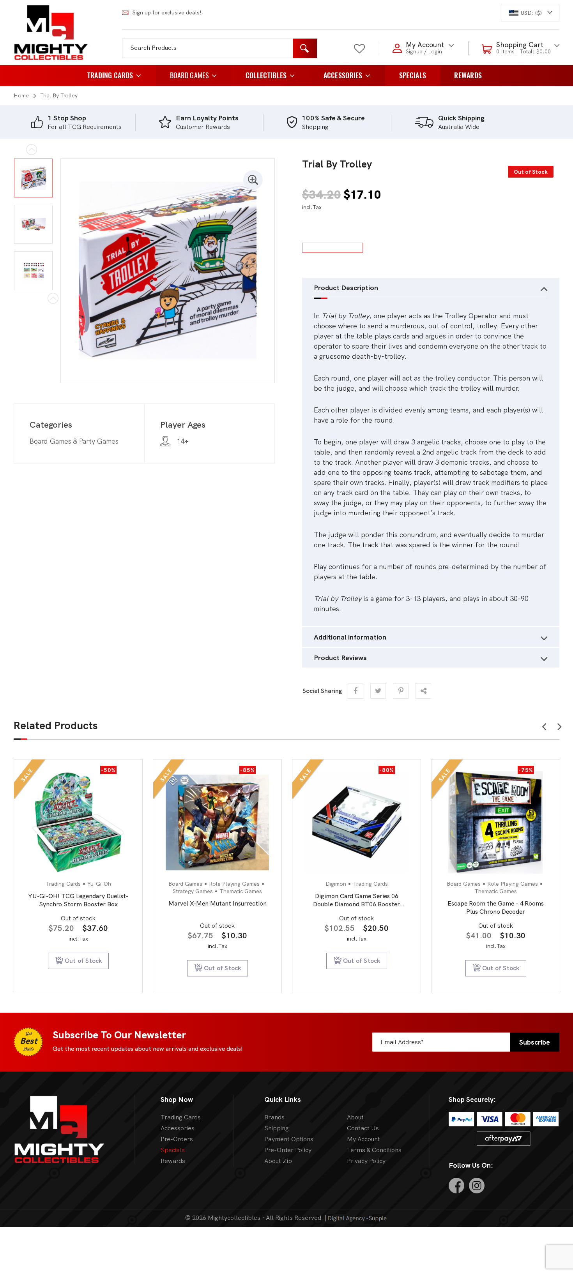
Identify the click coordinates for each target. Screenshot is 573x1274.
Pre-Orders (177, 1139)
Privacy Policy (366, 1161)
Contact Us (363, 1128)
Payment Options (288, 1139)
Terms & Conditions (374, 1150)
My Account (363, 1139)
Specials (412, 75)
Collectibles (266, 75)
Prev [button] (544, 725)
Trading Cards (110, 75)
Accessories (343, 75)
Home (21, 95)
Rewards (468, 75)
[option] (95, 122)
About (355, 1117)
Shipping (276, 1128)
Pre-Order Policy (287, 1150)
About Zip (278, 1161)
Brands (274, 1117)
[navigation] (530, 12)
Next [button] (559, 725)
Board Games (189, 75)
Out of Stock (88, 968)
